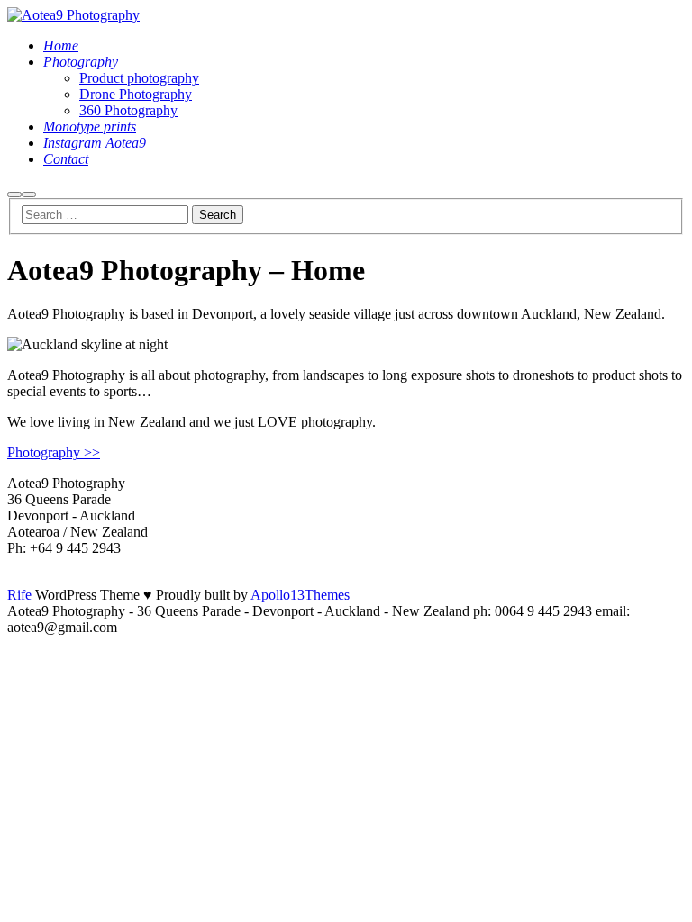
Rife (19, 594)
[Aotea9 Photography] (73, 15)
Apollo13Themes (300, 594)
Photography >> (53, 452)
